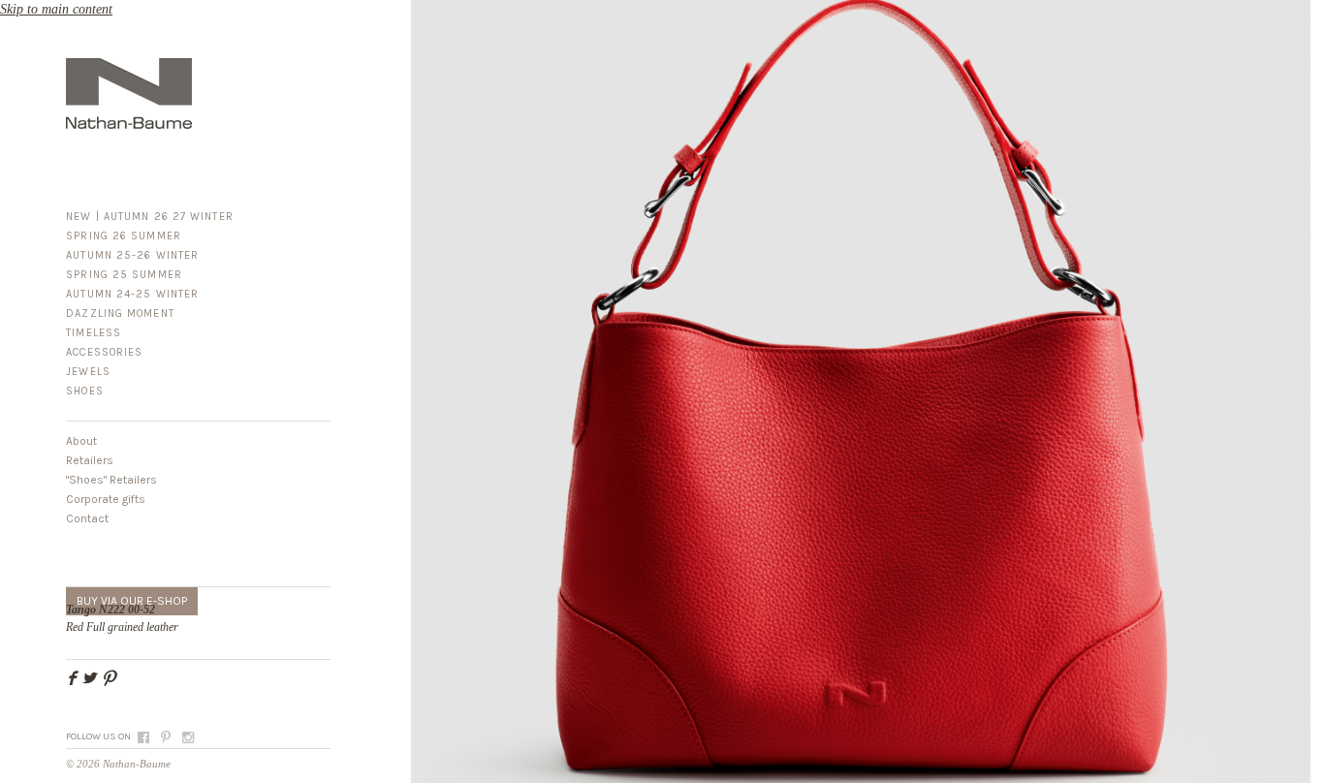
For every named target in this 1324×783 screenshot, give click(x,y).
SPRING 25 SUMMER (124, 274)
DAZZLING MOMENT (120, 313)
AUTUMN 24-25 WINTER (132, 294)
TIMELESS (93, 333)
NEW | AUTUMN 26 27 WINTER (150, 216)
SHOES (85, 391)
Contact (87, 518)
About (81, 441)
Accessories (104, 352)
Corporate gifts (105, 499)
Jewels (88, 371)
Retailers (89, 460)
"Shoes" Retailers (111, 479)
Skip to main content (56, 9)
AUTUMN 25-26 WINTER (132, 255)
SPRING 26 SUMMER (123, 236)
